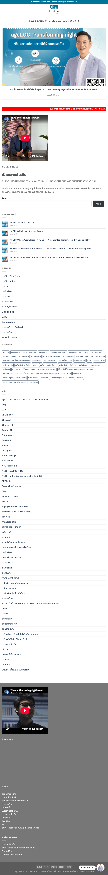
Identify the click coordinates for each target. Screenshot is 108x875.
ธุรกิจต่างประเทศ (9, 588)
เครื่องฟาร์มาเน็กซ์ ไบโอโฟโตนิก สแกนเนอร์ (20, 634)
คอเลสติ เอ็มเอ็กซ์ (50, 360)
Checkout (6, 419)
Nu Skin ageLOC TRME (12, 470)
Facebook (6, 440)
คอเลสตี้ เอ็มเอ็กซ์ (65, 360)
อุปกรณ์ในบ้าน (8, 628)
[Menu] (3, 10)
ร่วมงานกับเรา (8, 598)
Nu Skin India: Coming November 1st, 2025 (22, 475)
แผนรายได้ (6, 664)
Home (5, 445)
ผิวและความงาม (8, 322)
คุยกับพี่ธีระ (7, 291)
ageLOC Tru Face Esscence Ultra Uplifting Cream (25, 399)
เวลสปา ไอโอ (77, 373)
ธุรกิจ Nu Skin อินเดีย (22, 365)
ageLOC (6, 352)
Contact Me (7, 430)
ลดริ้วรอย (6, 369)
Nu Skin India (8, 281)
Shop (4, 491)
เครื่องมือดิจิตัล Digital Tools (15, 639)
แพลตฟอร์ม (22, 800)
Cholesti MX (43, 352)
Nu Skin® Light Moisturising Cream (26, 231)
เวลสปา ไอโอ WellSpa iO (13, 654)
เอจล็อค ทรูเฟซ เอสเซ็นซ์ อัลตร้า (14, 378)
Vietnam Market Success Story (16, 511)
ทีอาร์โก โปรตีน (99, 360)
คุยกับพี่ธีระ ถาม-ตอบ (11, 557)
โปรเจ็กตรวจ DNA (10, 810)
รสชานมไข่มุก (95, 365)
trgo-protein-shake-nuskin (15, 506)
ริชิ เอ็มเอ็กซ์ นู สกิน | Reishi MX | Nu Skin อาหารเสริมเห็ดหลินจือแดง (32, 603)
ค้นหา (4, 198)
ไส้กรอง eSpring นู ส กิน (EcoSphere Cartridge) (20, 382)
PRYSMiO (6, 481)
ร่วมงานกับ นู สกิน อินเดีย (13, 327)
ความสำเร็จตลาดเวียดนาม (13, 542)
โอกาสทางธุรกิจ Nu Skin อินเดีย (62, 378)
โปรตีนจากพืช (33, 378)
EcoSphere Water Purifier (78, 352)
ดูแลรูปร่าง (6, 572)
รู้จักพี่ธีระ (6, 821)
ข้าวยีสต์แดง (36, 360)
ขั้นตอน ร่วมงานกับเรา (11, 526)
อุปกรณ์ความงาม (9, 337)
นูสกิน (4, 316)
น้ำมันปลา (73, 365)
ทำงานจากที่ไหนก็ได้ (10, 577)
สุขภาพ (5, 613)
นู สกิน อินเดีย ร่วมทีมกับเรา (14, 593)
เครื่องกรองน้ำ (8, 373)
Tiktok (5, 501)
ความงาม (6, 537)
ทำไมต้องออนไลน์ (9, 800)
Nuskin (5, 286)
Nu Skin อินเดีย (68, 356)
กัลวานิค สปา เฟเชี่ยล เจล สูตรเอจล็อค (16, 360)
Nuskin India (36, 356)
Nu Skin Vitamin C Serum (22, 222)
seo (91, 356)
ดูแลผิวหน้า (7, 567)
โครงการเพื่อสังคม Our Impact (15, 669)
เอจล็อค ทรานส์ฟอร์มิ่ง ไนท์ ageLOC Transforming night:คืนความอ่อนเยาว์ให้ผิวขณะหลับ (54, 89)
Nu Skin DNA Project (12, 276)
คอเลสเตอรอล (79, 360)
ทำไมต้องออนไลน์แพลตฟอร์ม (15, 583)
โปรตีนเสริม (45, 378)
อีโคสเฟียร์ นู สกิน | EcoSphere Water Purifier (39, 369)
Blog (4, 404)
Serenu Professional (11, 486)
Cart (4, 409)
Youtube (6, 516)
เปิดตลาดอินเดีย (9, 644)
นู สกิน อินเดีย (8, 311)
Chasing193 (7, 414)
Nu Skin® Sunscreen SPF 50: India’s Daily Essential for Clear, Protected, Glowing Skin (50, 248)
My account (7, 460)
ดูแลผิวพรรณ (8, 562)
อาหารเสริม (7, 332)
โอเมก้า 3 (80, 378)
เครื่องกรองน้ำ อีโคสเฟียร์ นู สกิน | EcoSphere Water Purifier (37, 373)
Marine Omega (96, 352)
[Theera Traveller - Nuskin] (54, 10)
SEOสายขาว (100, 356)
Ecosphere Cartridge (59, 352)
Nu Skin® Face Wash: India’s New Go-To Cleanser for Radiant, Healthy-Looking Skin (50, 240)
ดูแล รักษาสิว (7, 296)
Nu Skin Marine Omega (51, 356)
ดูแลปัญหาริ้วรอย (9, 306)
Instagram (7, 450)
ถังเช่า (89, 360)
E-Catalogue (8, 435)
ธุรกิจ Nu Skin (8, 365)
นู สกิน (35, 365)
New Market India (10, 465)
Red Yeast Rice (82, 356)
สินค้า (4, 608)
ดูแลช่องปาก (7, 301)
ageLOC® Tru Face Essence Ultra (23, 352)
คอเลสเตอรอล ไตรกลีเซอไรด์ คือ (16, 547)
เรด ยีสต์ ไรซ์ (66, 373)
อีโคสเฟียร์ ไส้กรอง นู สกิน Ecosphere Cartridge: (76, 369)
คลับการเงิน (7, 532)
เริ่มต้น (5, 649)
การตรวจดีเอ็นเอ (9, 521)
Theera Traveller (10, 496)
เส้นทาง (5, 659)
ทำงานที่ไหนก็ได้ (9, 797)
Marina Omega (9, 455)
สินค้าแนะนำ (7, 817)
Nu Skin (6, 356)
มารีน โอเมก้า (83, 365)
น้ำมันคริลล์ (63, 365)
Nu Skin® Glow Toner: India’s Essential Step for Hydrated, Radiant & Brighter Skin (49, 257)
